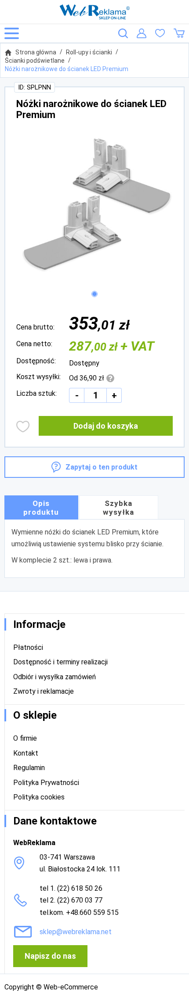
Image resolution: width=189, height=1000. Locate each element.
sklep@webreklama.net (76, 932)
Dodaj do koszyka (105, 425)
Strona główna (35, 52)
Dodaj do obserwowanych (23, 426)
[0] (160, 33)
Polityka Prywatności (46, 782)
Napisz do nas (50, 956)
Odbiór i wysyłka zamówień (54, 677)
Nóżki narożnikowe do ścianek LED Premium (66, 68)
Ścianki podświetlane (35, 60)
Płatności (28, 647)
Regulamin (29, 767)
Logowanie (141, 33)
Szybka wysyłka (118, 507)
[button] (94, 294)
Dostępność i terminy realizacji (60, 662)
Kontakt (25, 753)
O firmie (25, 738)
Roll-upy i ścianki (89, 52)
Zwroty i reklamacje (43, 691)
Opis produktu (41, 507)
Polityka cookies (39, 797)
